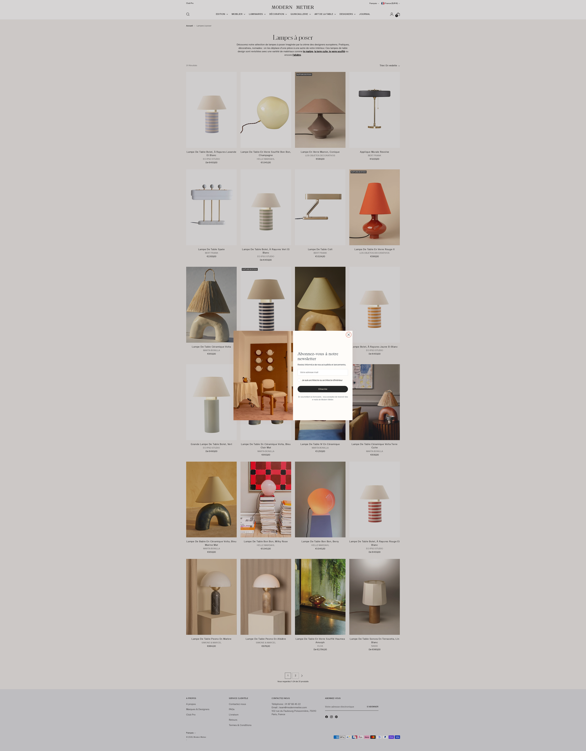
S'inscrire (322, 389)
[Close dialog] (348, 334)
